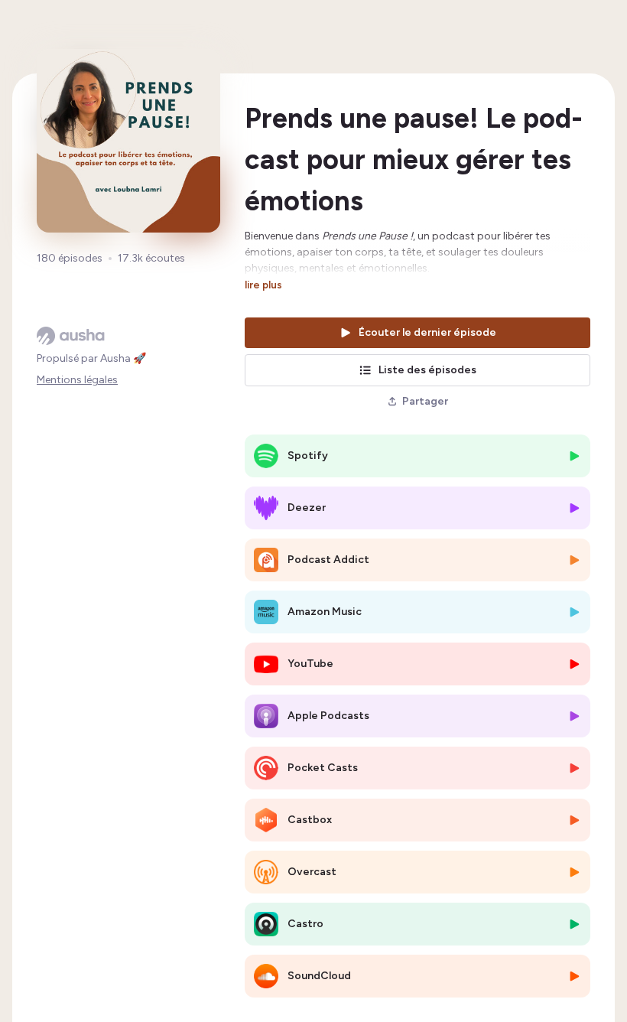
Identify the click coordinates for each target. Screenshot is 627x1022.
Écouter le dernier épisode (427, 332)
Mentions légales (77, 379)
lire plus (263, 284)
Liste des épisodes (427, 369)
